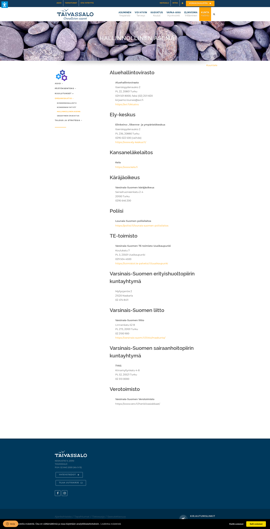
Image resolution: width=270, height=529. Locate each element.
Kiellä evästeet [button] (236, 524)
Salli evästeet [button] (256, 524)
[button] (4, 4)
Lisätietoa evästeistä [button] (111, 524)
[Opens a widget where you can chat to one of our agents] (10, 524)
